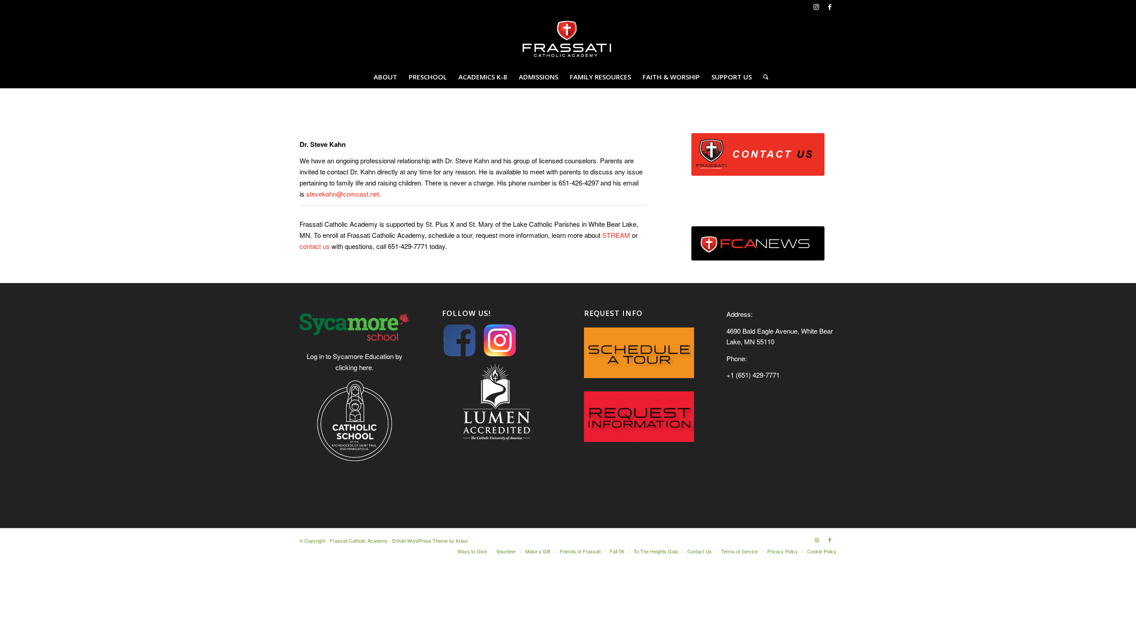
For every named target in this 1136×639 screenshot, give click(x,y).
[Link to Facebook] (829, 6)
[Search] (763, 77)
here (365, 367)
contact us (315, 246)
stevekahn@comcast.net (342, 193)
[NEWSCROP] (757, 243)
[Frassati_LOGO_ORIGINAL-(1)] (568, 39)
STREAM (616, 235)
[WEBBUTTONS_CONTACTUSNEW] (757, 154)
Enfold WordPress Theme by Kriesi (430, 540)
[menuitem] (385, 77)
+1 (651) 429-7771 (753, 374)
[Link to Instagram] (816, 6)
